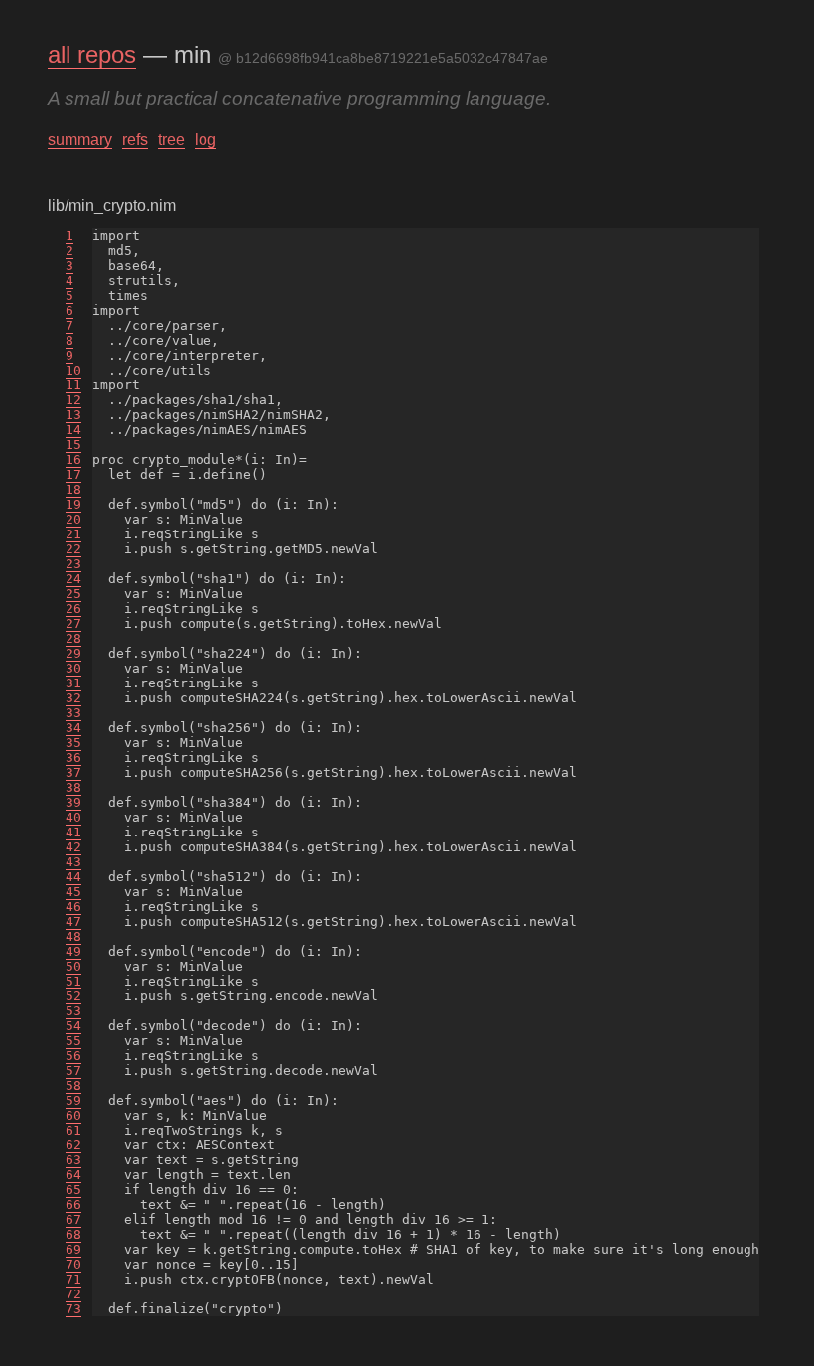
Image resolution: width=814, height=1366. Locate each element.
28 (73, 638)
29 (73, 653)
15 (73, 444)
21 (73, 534)
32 (73, 697)
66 (73, 1204)
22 (73, 548)
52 (73, 995)
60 (73, 1115)
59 (73, 1100)
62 (73, 1145)
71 (73, 1279)
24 (73, 578)
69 (73, 1249)
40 (73, 817)
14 (73, 429)
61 (73, 1130)
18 (73, 489)
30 (73, 668)
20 (73, 519)
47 (73, 921)
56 (73, 1055)
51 (73, 981)
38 (73, 787)
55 (73, 1040)
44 (73, 876)
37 (73, 772)
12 (73, 399)
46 (73, 906)
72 (73, 1294)
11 (73, 385)
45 (73, 891)
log (205, 139)
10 (73, 370)
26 (73, 608)
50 (73, 966)
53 (73, 1010)
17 (73, 474)
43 (73, 861)
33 (73, 712)
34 (73, 727)
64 (73, 1174)
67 (73, 1219)
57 (73, 1070)
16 (73, 459)
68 (73, 1234)
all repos (92, 54)
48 (73, 936)
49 (73, 951)
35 (73, 742)
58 (73, 1085)
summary (80, 139)
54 (73, 1025)
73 (73, 1308)
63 (73, 1159)
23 (73, 563)
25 (73, 593)
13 (73, 414)
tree (171, 139)
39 (73, 802)
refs (135, 139)
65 (73, 1189)
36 (73, 757)
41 (73, 832)
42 (73, 846)
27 (73, 623)
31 (73, 683)
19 (73, 504)
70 (73, 1264)
